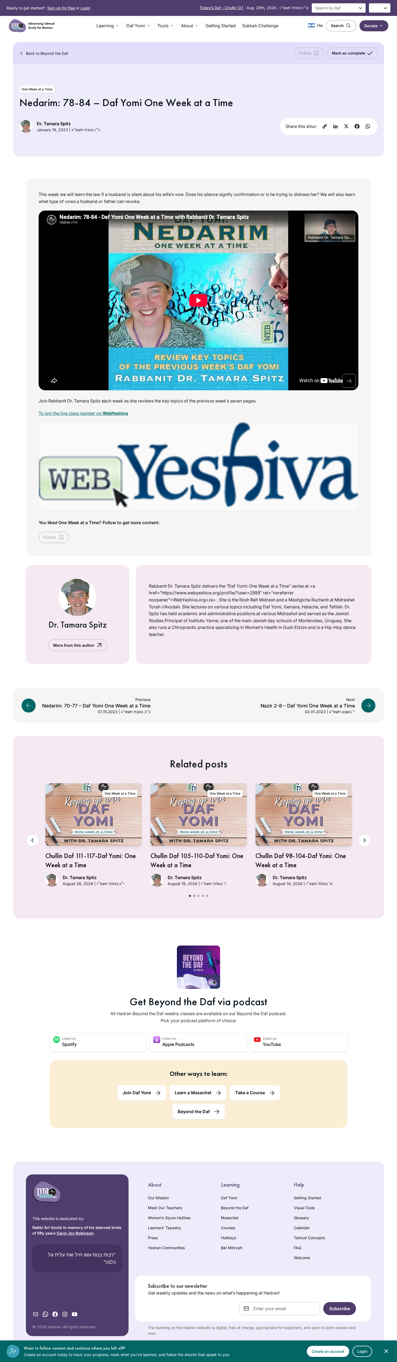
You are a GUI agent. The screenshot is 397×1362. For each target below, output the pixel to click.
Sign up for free (61, 8)
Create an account (328, 1351)
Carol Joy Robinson (75, 1233)
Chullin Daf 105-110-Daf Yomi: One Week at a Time (196, 860)
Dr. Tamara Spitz (54, 123)
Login (85, 8)
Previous (32, 840)
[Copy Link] (324, 126)
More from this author (74, 645)
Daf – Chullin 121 (221, 7)
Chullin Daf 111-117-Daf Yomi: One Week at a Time (90, 860)
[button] (108, 25)
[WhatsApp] (368, 126)
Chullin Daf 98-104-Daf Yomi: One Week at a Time (300, 860)
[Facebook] (357, 126)
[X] (346, 126)
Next (364, 840)
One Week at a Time (37, 89)
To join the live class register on (83, 413)
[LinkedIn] (335, 126)
